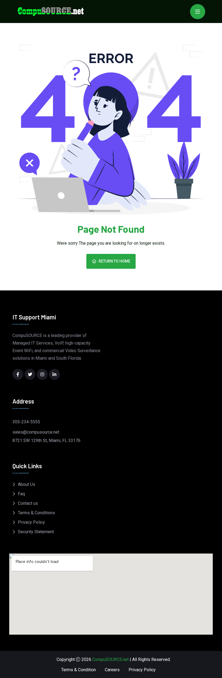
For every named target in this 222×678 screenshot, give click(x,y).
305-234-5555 (26, 421)
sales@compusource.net (35, 432)
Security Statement (36, 531)
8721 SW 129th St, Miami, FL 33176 (46, 440)
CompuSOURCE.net (110, 659)
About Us (26, 484)
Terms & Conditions (36, 512)
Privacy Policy (31, 522)
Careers (112, 669)
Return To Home (114, 261)
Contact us (28, 503)
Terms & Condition (78, 669)
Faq (21, 493)
